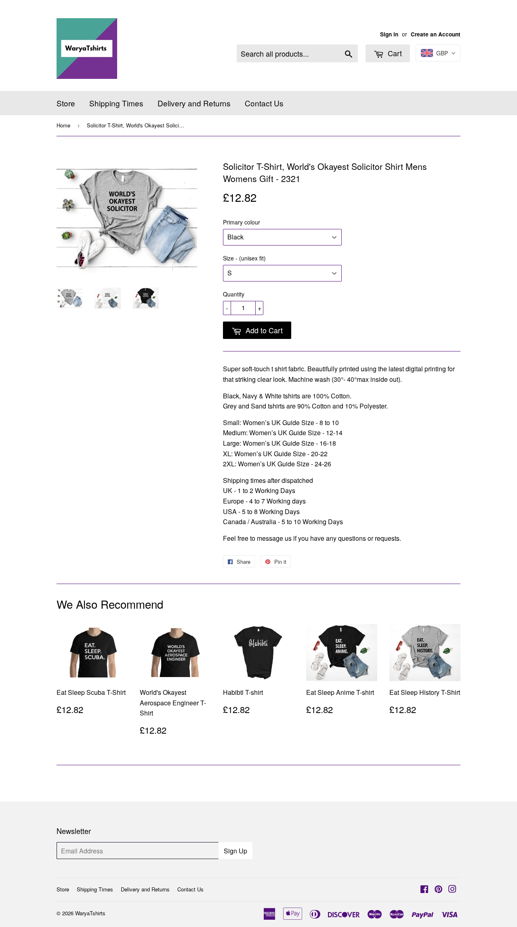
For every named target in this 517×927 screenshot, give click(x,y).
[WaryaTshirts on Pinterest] (438, 889)
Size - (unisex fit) (244, 258)
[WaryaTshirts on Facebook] (424, 889)
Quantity (233, 294)
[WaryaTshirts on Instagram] (452, 889)
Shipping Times (116, 102)
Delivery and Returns (194, 102)
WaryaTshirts (90, 913)
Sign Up (235, 850)
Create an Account (435, 34)
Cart (394, 53)
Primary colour (241, 222)
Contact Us (264, 102)
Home (63, 125)
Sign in (389, 34)
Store (66, 102)
